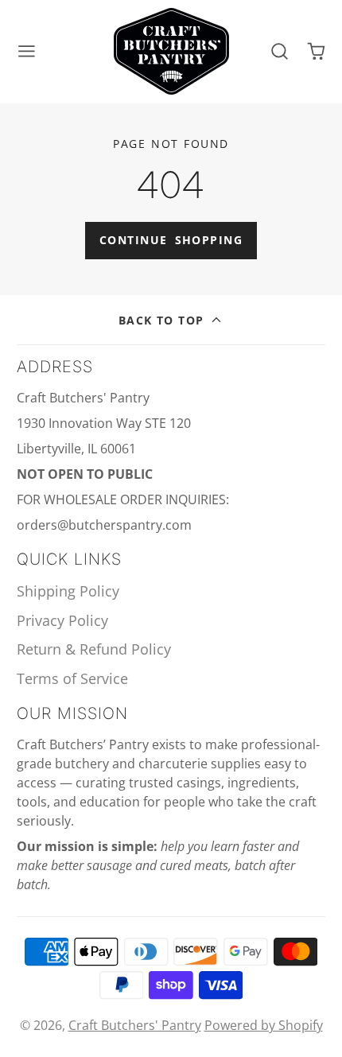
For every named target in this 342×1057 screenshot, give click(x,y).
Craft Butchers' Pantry (134, 1025)
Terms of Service (72, 678)
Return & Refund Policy (94, 649)
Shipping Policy (68, 590)
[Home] (171, 51)
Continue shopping (171, 239)
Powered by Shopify (263, 1025)
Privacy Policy (62, 620)
